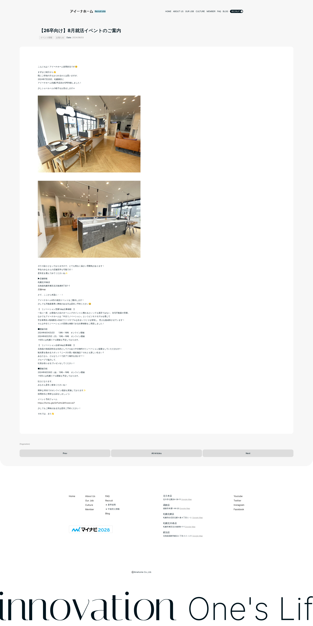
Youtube (238, 496)
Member (89, 509)
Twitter (237, 500)
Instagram (239, 505)
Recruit (109, 500)
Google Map (186, 499)
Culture (89, 505)
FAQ (107, 496)
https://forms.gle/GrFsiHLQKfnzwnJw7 (56, 403)
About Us (90, 496)
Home (72, 496)
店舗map (42, 289)
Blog (107, 513)
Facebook (239, 509)
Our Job (89, 500)
